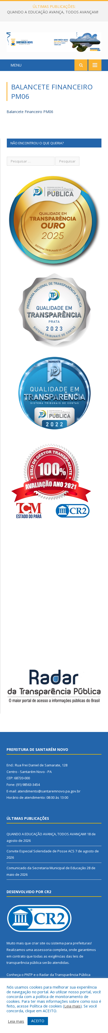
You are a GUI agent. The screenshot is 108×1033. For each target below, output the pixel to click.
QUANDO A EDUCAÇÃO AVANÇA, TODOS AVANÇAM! (46, 834)
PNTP (28, 974)
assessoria (43, 949)
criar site (38, 943)
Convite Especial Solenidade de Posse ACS (53, 12)
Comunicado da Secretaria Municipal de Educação (46, 868)
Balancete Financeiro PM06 (30, 111)
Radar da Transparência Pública (64, 974)
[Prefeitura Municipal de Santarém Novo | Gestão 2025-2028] (54, 41)
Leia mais (72, 1006)
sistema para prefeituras (71, 943)
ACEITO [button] (37, 1020)
